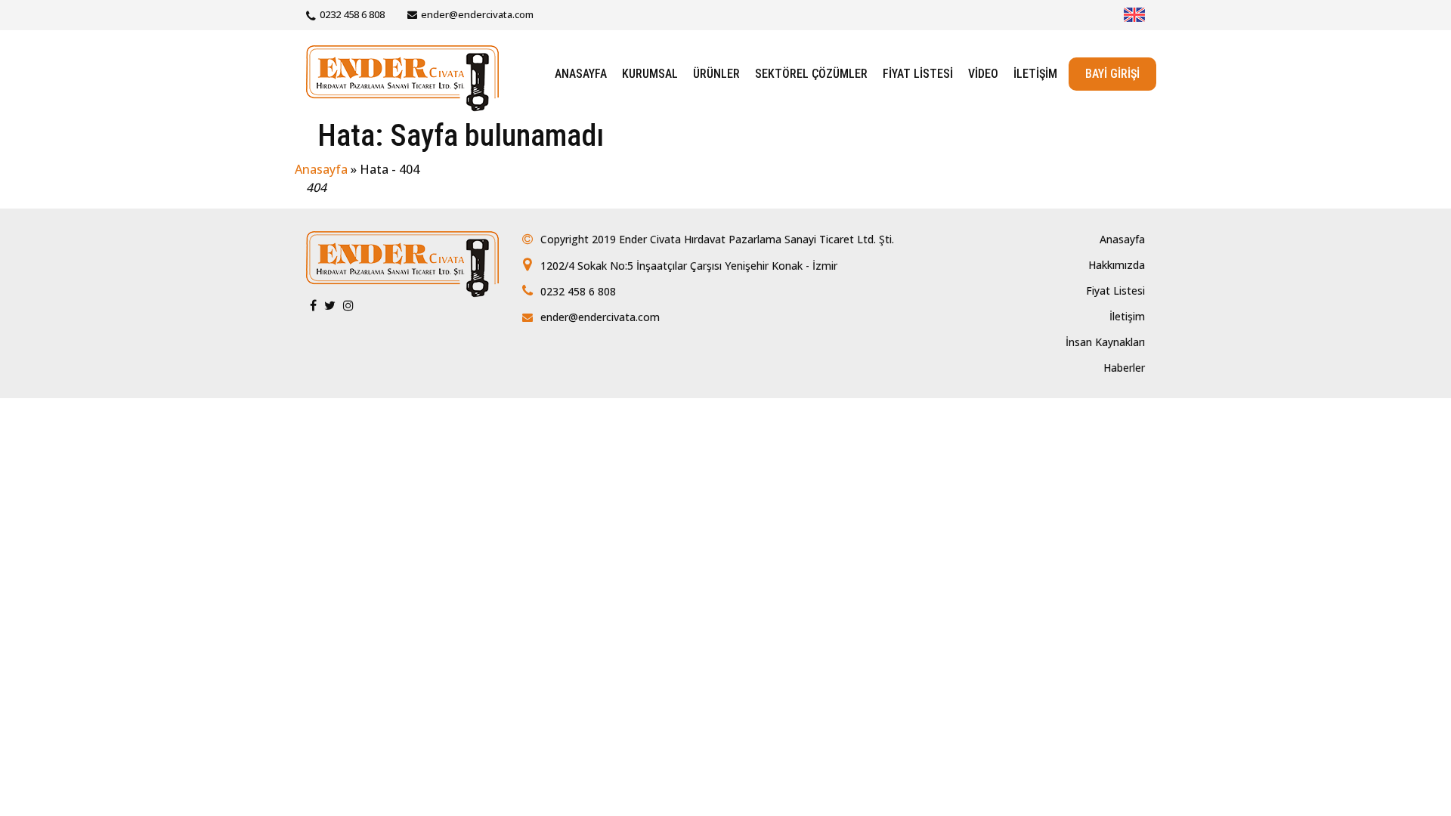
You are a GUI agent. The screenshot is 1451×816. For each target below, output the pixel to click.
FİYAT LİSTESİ (918, 73)
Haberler (1124, 367)
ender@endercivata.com (477, 14)
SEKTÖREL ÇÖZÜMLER (811, 73)
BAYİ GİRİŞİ (1112, 73)
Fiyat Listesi (1115, 290)
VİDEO (983, 73)
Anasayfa (321, 169)
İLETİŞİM (1035, 73)
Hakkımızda (1116, 265)
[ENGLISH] (1134, 15)
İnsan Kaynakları (1105, 342)
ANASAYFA (581, 73)
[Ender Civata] (402, 76)
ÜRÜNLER (716, 73)
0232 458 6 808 (352, 14)
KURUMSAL (650, 73)
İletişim (1127, 316)
